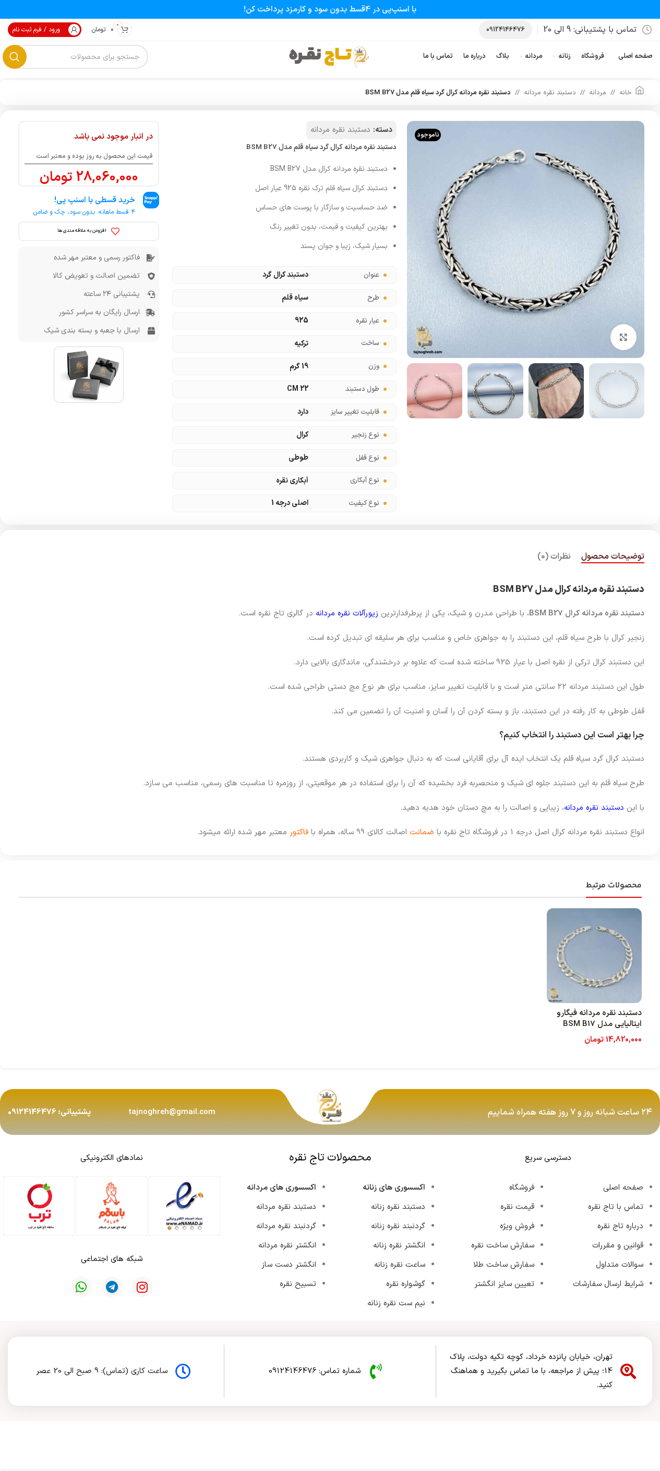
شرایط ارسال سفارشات (608, 1284)
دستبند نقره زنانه (398, 1207)
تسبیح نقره (298, 1284)
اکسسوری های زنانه (394, 1188)
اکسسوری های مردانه (281, 1188)
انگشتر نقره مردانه (287, 1246)
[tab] (612, 556)
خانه (625, 93)
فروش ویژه (517, 1226)
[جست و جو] (15, 57)
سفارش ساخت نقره (502, 1246)
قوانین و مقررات (617, 1246)
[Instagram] (142, 1286)
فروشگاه (521, 1188)
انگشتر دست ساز (288, 1265)
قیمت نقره (517, 1207)
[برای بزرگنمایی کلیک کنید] (623, 337)
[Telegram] (112, 1286)
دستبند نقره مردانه (550, 93)
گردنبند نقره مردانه (286, 1226)
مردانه (597, 93)
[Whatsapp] (81, 1286)
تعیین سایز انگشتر (504, 1284)
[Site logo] (330, 57)
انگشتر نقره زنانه (399, 1246)
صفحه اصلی (623, 1188)
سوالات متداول (619, 1265)
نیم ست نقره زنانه (396, 1303)
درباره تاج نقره (620, 1226)
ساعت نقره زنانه (399, 1265)
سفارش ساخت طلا (503, 1265)
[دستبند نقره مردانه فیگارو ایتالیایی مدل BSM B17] (594, 956)
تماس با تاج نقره (615, 1207)
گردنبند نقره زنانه (398, 1226)
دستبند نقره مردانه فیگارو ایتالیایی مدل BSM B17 (599, 1018)
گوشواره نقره (405, 1284)
